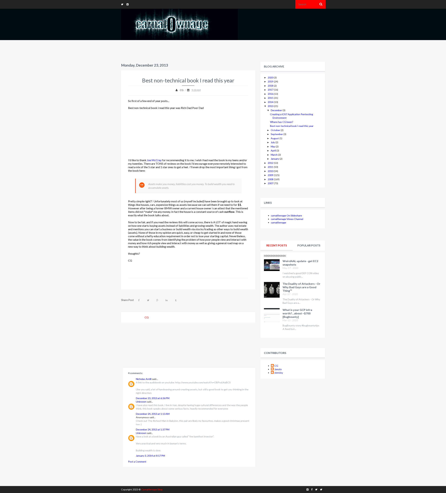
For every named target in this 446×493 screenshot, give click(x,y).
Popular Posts (308, 245)
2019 (271, 81)
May (273, 146)
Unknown (141, 401)
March (274, 154)
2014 (271, 102)
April (273, 150)
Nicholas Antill (143, 378)
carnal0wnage (278, 222)
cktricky (278, 372)
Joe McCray (154, 160)
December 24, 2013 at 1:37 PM (152, 429)
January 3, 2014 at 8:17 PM (150, 455)
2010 (271, 171)
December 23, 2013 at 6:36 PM (152, 398)
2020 (271, 77)
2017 (271, 89)
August (275, 138)
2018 (271, 85)
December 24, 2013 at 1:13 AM (153, 413)
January (275, 158)
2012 (271, 162)
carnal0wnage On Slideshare (286, 215)
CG (276, 365)
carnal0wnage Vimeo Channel (287, 218)
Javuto (278, 369)
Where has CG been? (281, 121)
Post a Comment (137, 461)
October (276, 130)
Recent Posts (276, 245)
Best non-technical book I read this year (291, 125)
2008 (271, 179)
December (277, 110)
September (277, 134)
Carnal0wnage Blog (151, 489)
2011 (271, 166)
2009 (271, 175)
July (273, 142)
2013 (271, 106)
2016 (271, 93)
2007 (271, 183)
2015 (271, 97)
